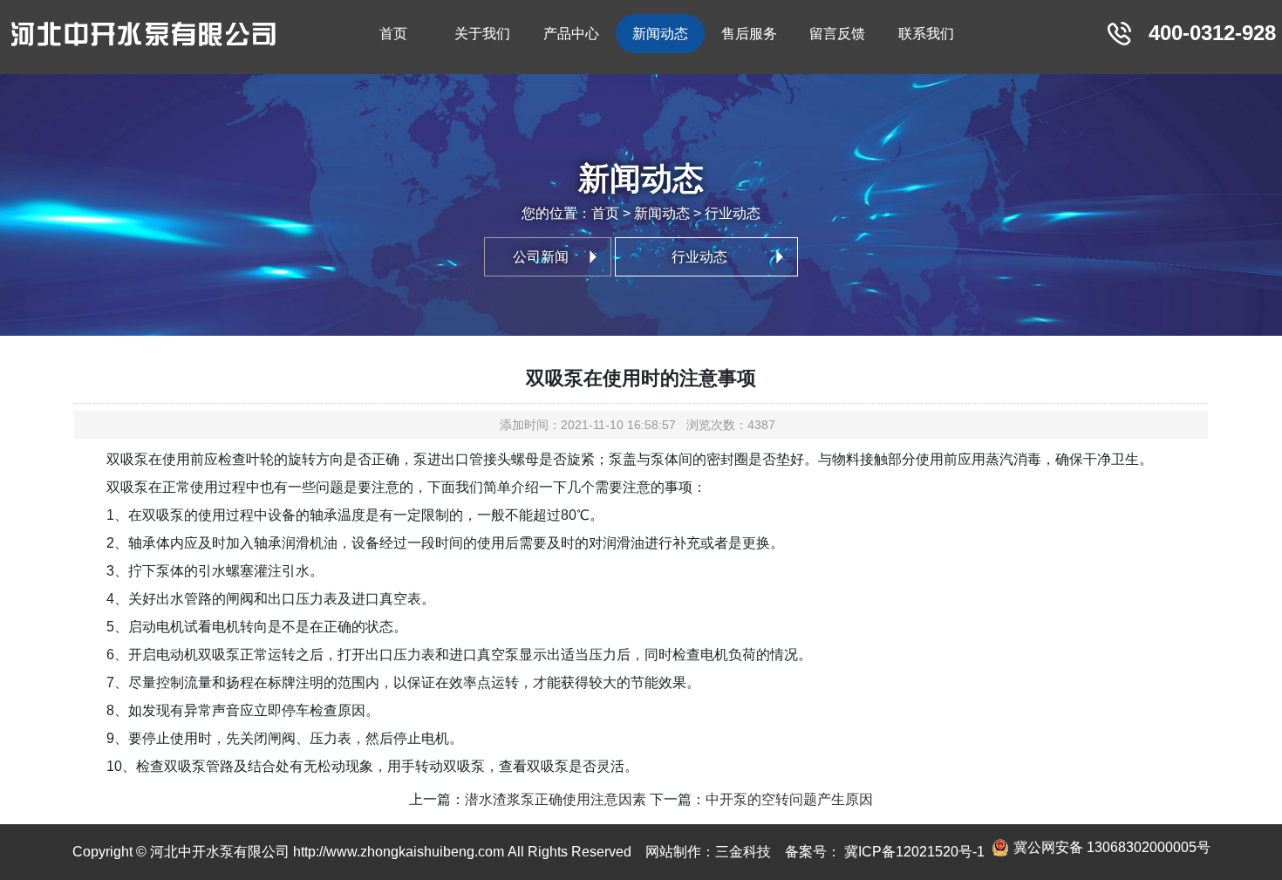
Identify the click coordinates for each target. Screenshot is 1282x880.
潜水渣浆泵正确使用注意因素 (555, 799)
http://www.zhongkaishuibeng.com (398, 851)
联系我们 (926, 33)
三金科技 (743, 851)
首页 (393, 33)
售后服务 (749, 33)
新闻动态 (660, 33)
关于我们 (482, 33)
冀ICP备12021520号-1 (913, 851)
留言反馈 (837, 33)
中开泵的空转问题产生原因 (789, 799)
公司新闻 (541, 256)
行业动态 (699, 256)
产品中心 (571, 33)
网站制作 (673, 851)
